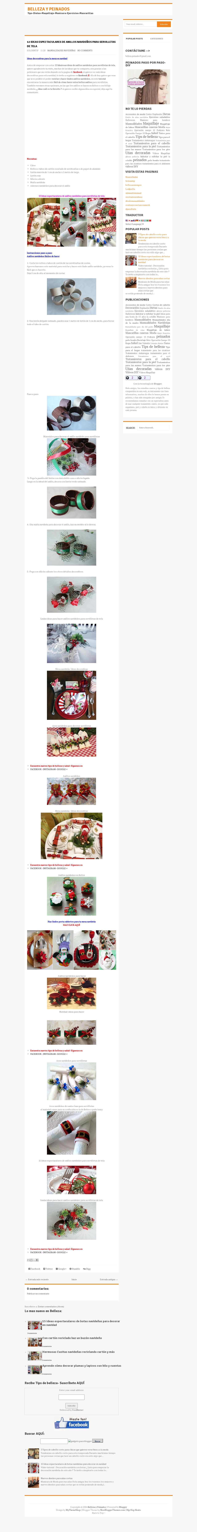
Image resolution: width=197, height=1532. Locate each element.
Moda (161, 127)
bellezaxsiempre (133, 184)
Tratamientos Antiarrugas (143, 140)
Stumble (75, 1268)
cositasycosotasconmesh (137, 204)
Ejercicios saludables (159, 117)
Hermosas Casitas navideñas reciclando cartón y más (78, 1352)
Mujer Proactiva (163, 333)
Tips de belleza (146, 136)
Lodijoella (130, 188)
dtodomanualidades (135, 200)
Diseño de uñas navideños (136, 117)
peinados (140, 160)
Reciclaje (141, 340)
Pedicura (160, 130)
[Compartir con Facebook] (37, 1260)
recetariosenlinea (133, 196)
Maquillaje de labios (158, 329)
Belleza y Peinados (49, 9)
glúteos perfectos (132, 156)
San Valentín (144, 343)
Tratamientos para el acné (154, 356)
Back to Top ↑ (98, 1512)
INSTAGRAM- (50, 769)
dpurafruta (130, 208)
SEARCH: (130, 427)
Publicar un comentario (38, 1293)
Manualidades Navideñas (61, 50)
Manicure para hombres (155, 120)
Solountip (130, 180)
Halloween (130, 120)
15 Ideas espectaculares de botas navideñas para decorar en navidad (81, 1323)
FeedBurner (77, 1409)
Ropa (148, 133)
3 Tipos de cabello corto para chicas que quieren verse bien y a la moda (74, 1449)
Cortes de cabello (161, 304)
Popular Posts (134, 38)
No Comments (84, 50)
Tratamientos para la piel (140, 146)
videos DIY (131, 166)
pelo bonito (153, 160)
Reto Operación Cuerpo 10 (158, 340)
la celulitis (151, 317)
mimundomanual (133, 192)
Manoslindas (131, 176)
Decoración (132, 308)
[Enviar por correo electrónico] (28, 1260)
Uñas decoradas (137, 153)
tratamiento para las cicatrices (155, 350)
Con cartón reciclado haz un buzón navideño (72, 1338)
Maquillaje (151, 123)
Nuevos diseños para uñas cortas (56, 1478)
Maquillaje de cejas (134, 330)
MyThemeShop (73, 1509)
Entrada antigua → (109, 1279)
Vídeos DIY (132, 372)
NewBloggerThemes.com (112, 1509)
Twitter (49, 1268)
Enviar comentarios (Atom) (51, 1306)
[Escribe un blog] (31, 1260)
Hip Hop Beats (133, 1509)
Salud (154, 133)
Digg (88, 1268)
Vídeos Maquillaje (161, 153)
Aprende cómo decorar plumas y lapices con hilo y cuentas (81, 1366)
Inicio (74, 1279)
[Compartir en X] (34, 1260)
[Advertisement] (49, 26)
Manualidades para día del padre (139, 327)
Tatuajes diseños (157, 343)
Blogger (158, 383)
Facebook (35, 1268)
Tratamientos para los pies (156, 149)
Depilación (157, 114)
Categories (156, 38)
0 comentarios (32, 1333)
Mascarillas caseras (146, 127)
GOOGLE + (62, 769)
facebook (82, 75)
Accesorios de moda (135, 114)
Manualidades (133, 123)
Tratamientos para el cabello (151, 143)
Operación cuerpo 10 (144, 130)
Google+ (62, 1268)
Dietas (166, 114)
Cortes (149, 114)
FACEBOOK (36, 769)
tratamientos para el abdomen (156, 163)
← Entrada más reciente (37, 1279)
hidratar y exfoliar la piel (153, 156)
